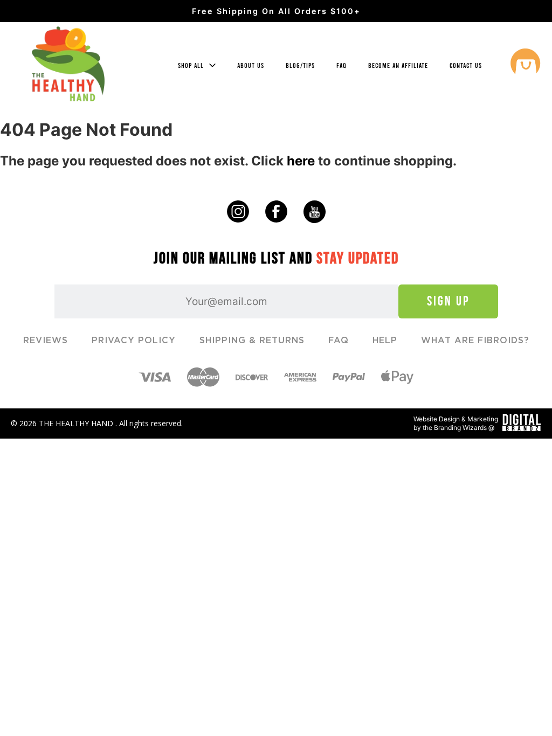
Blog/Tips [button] (300, 65)
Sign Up (448, 301)
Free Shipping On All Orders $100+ (276, 11)
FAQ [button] (341, 65)
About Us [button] (250, 65)
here (301, 161)
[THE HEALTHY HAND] (68, 64)
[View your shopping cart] (525, 64)
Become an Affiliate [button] (398, 65)
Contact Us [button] (466, 65)
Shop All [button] (192, 65)
